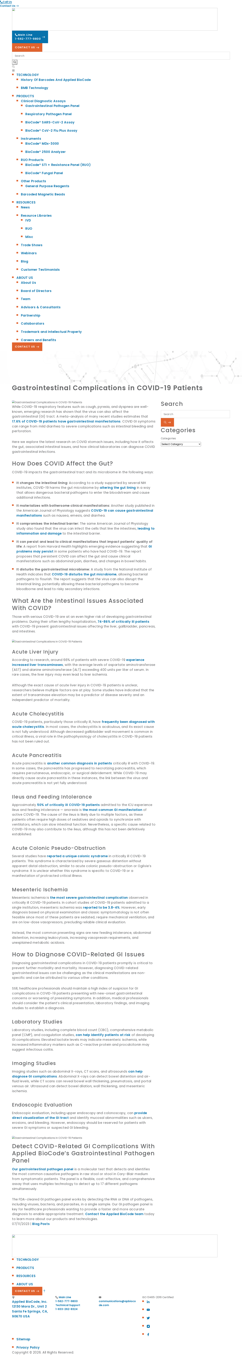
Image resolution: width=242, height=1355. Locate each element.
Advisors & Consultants (41, 307)
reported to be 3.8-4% (101, 907)
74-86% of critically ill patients (123, 621)
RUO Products (32, 160)
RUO (28, 228)
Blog (24, 261)
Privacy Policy (28, 1347)
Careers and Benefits (38, 340)
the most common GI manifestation (112, 810)
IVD (28, 220)
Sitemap (23, 1339)
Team (25, 299)
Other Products (33, 181)
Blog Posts (41, 1224)
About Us (28, 282)
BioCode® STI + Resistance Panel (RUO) (58, 165)
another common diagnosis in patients (79, 763)
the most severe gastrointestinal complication (89, 897)
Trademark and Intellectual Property (51, 332)
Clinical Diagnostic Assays (43, 101)
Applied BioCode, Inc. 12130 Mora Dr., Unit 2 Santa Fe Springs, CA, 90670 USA (30, 1309)
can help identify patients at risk (103, 1035)
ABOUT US (24, 278)
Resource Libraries (36, 215)
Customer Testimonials (40, 269)
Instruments (31, 138)
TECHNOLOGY (27, 75)
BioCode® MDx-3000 (42, 143)
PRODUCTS (25, 96)
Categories (168, 438)
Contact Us (8, 6)
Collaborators (32, 323)
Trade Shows (31, 245)
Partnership (30, 315)
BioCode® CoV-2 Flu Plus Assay (51, 130)
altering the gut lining (118, 487)
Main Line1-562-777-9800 (28, 37)
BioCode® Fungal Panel (44, 173)
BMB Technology (34, 88)
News (25, 207)
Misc (29, 237)
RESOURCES (26, 202)
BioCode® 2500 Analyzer (45, 152)
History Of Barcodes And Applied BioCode (56, 80)
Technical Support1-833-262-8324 (67, 1307)
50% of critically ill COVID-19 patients (68, 805)
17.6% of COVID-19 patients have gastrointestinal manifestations (66, 421)
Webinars (29, 253)
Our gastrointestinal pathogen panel (42, 1169)
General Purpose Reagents (47, 186)
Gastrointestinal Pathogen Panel (52, 106)
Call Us (7, 2)
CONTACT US (25, 47)
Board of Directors (36, 291)
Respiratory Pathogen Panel (48, 114)
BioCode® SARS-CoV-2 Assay (50, 122)
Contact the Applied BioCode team (114, 1214)
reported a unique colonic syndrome (77, 856)
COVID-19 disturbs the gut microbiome (84, 574)
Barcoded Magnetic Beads (43, 194)
